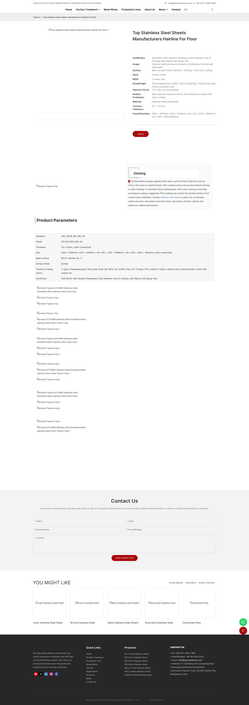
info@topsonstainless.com (180, 3)
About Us (90, 675)
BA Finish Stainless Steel (136, 661)
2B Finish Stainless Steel (136, 657)
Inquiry (140, 134)
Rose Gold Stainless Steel (159, 622)
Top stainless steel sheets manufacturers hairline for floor (69, 17)
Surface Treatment (207, 583)
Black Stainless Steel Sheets (123, 622)
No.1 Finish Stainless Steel (137, 654)
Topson (36, 17)
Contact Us (91, 682)
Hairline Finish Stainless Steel (138, 675)
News (88, 678)
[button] (186, 9)
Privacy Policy (157, 700)
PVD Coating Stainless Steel (137, 671)
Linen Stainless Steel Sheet (48, 622)
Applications (92, 671)
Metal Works (191, 583)
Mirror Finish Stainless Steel (138, 668)
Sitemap (145, 700)
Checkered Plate (192, 622)
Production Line (93, 661)
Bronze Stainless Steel (82, 622)
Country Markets (176, 583)
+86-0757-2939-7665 (206, 3)
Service (89, 668)
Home (89, 654)
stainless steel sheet (170, 197)
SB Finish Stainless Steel (136, 664)
